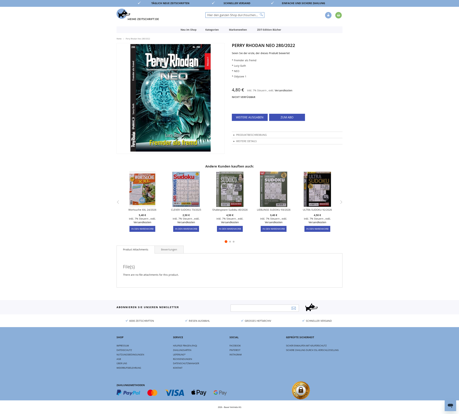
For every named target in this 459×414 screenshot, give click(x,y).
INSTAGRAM (236, 354)
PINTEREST (235, 350)
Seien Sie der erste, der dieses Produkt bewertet (261, 53)
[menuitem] (188, 29)
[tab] (136, 249)
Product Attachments (135, 249)
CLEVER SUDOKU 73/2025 (186, 209)
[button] (328, 15)
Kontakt (178, 367)
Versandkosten (283, 90)
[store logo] (138, 14)
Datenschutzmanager (186, 363)
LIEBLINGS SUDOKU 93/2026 (273, 209)
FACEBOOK (235, 345)
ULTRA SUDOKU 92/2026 (317, 209)
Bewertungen (169, 249)
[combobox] (234, 15)
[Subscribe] (294, 308)
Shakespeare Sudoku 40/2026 (230, 209)
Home (119, 39)
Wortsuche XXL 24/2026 (142, 209)
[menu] (229, 29)
